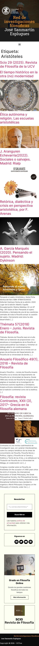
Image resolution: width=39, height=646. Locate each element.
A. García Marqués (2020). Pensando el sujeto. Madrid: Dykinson (16, 254)
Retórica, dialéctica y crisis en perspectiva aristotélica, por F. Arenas (16, 208)
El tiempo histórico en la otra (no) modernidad (19, 74)
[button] (19, 44)
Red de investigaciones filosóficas (19, 21)
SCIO (19, 619)
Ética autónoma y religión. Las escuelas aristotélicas (17, 118)
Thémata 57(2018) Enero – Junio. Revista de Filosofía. (17, 328)
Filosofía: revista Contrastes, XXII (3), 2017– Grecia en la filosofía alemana (16, 403)
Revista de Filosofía (19, 622)
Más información (19, 597)
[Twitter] (21, 542)
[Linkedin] (30, 542)
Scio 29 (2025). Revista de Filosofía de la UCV (18, 64)
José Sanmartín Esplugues (19, 31)
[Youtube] (26, 542)
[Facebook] (16, 542)
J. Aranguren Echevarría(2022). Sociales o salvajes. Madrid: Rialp (15, 157)
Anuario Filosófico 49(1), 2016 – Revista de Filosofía (19, 363)
